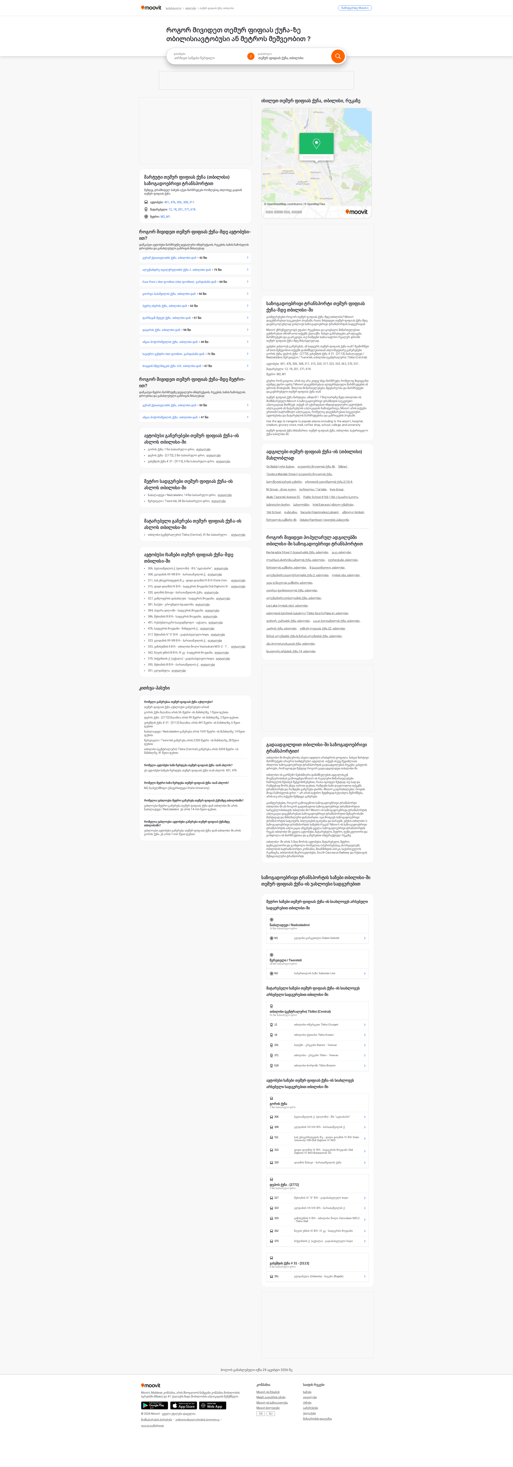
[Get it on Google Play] (154, 1405)
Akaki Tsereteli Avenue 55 (283, 497)
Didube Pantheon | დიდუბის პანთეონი (324, 519)
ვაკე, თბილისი (341, 552)
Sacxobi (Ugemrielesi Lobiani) (319, 512)
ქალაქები (309, 1413)
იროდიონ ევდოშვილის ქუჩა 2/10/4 (328, 481)
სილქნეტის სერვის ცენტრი (284, 481)
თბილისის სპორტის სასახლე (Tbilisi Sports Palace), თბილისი (307, 613)
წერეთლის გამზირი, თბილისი (286, 567)
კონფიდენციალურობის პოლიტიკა (197, 1419)
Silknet (342, 466)
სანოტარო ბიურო (278, 504)
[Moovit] (151, 7)
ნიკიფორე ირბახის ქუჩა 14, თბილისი (290, 651)
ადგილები (310, 1397)
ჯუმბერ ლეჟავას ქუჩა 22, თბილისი (322, 628)
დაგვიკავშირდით (152, 1425)
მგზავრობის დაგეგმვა (317, 1418)
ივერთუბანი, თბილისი (342, 560)
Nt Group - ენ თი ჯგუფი (281, 489)
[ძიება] (338, 56)
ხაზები (307, 1392)
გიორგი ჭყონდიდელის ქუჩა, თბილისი (291, 590)
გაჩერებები (310, 1407)
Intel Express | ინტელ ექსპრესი (333, 504)
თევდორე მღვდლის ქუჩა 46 (316, 466)
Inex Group (336, 489)
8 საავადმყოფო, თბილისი (327, 567)
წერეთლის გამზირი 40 (281, 519)
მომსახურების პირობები (156, 1419)
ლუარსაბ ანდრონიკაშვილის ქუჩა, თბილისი (295, 560)
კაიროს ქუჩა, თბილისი (281, 628)
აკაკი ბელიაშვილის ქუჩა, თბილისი (336, 620)
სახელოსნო (301, 504)
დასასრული (265, 54)
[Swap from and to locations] (250, 56)
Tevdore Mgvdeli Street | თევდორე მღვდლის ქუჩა (299, 474)
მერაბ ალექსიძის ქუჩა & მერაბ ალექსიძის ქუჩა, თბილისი (303, 636)
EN (261, 1413)
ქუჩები (307, 1402)
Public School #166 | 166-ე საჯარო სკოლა (330, 497)
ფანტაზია (290, 512)
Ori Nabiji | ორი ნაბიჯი (280, 466)
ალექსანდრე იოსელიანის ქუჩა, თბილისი (293, 598)
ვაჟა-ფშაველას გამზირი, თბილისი (289, 582)
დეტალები (203, 449)
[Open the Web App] (212, 1405)
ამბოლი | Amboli (353, 512)
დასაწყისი (179, 54)
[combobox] (209, 58)
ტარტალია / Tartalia (312, 489)
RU (271, 1413)
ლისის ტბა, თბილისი (346, 575)
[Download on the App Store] (183, 1405)
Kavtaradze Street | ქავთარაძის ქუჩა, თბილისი (297, 552)
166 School (273, 512)
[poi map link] (316, 163)
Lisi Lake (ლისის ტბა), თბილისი (287, 605)
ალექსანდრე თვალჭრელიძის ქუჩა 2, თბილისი (297, 575)
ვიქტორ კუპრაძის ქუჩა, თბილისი (288, 620)
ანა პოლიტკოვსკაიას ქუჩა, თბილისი (290, 643)
